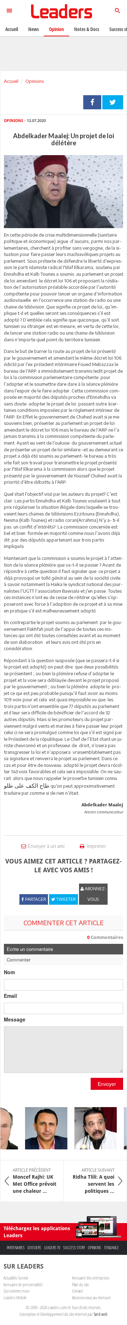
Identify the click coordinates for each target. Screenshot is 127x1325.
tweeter (112, 102)
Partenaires (16, 1248)
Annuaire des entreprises (90, 1278)
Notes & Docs (86, 29)
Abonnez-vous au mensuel (91, 1297)
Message (14, 1019)
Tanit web (100, 1314)
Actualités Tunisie (16, 1278)
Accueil (11, 81)
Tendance (111, 1248)
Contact (77, 1291)
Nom (9, 972)
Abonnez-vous (95, 894)
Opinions (34, 81)
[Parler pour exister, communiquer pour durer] (42, 1128)
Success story (74, 1248)
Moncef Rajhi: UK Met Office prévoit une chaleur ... (34, 1181)
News (33, 29)
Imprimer (96, 846)
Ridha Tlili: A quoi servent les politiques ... (93, 1181)
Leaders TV (52, 1248)
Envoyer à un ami (46, 846)
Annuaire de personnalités (23, 1284)
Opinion (56, 29)
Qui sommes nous (17, 1291)
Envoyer (107, 1083)
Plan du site (80, 1284)
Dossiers (34, 1248)
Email (10, 995)
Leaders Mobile (15, 1297)
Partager (92, 102)
